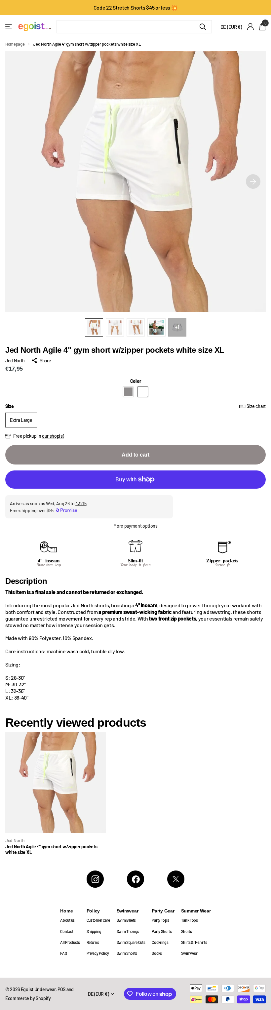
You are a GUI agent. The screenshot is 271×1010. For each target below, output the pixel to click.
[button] (253, 181)
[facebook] (135, 879)
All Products (70, 942)
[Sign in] (250, 26)
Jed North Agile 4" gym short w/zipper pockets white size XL (51, 849)
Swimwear (127, 910)
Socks (157, 953)
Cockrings (160, 942)
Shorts (186, 931)
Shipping (94, 931)
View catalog (9, 26)
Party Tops (160, 920)
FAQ (63, 953)
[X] (175, 879)
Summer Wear (196, 910)
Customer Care (98, 920)
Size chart (256, 406)
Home (66, 910)
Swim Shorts (127, 953)
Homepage (14, 44)
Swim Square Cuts (131, 942)
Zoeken (203, 26)
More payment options (135, 526)
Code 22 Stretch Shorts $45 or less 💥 (136, 7)
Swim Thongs (128, 931)
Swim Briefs (126, 920)
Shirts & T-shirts (194, 942)
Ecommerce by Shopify (28, 998)
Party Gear (163, 910)
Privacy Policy (98, 953)
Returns (93, 942)
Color (135, 381)
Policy (93, 910)
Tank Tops (189, 920)
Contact (66, 931)
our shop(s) (53, 436)
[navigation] (94, 327)
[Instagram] (95, 879)
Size (135, 406)
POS (61, 989)
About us (67, 920)
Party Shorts (162, 931)
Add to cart (135, 455)
